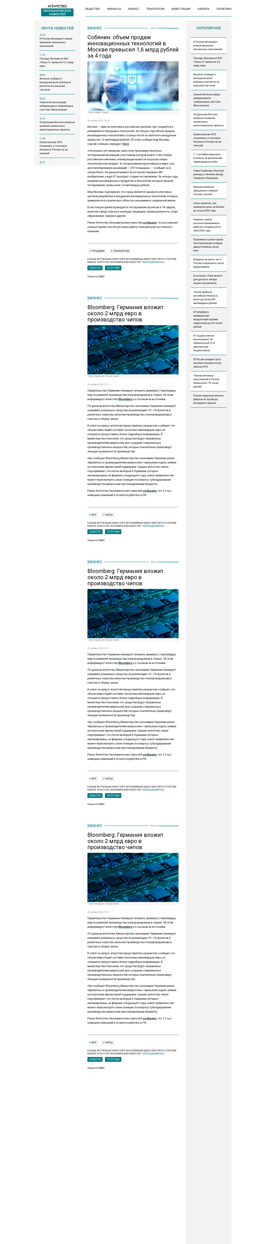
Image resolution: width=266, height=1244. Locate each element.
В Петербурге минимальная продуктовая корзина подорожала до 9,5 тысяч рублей (207, 319)
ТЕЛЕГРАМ (113, 267)
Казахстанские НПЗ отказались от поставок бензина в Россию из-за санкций (207, 140)
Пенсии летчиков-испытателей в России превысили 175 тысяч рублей (206, 381)
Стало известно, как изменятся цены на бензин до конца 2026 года (208, 207)
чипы (109, 514)
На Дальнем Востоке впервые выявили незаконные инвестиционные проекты (208, 120)
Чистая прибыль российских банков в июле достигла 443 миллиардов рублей (205, 298)
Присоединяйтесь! (153, 262)
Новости (95, 267)
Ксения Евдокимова (168, 28)
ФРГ (94, 514)
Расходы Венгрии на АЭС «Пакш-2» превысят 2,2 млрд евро (207, 62)
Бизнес (133, 8)
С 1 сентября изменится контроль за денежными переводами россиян (207, 158)
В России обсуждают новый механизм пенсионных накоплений (207, 45)
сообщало (150, 222)
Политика (224, 8)
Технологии (155, 8)
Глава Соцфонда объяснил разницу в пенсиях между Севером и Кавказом (208, 174)
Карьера (203, 8)
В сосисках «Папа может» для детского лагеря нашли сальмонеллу (208, 279)
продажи (98, 251)
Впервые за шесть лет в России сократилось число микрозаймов (208, 263)
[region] (57, 100)
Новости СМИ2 (96, 276)
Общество (92, 8)
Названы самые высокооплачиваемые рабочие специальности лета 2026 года (207, 225)
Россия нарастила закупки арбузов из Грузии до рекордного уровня (208, 399)
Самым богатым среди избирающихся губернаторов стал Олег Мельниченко (207, 100)
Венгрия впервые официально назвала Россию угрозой (205, 190)
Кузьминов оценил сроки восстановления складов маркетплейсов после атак (208, 245)
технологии (120, 251)
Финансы (114, 8)
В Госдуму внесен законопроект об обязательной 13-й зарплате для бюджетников (204, 343)
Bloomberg (125, 399)
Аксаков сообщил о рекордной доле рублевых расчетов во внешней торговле (206, 80)
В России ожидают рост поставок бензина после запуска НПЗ (207, 363)
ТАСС (125, 144)
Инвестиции (180, 8)
